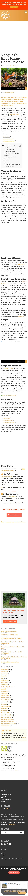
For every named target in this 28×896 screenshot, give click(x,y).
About (2, 852)
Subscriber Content (6, 794)
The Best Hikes (5, 713)
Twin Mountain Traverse (9, 631)
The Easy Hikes (6, 717)
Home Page (4, 684)
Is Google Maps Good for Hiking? (11, 638)
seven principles (15, 770)
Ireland (3, 689)
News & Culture (6, 700)
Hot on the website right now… (13, 164)
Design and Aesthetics (11, 157)
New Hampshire (6, 697)
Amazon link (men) (8, 139)
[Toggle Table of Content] (19, 145)
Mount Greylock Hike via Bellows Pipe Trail (13, 647)
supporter (21, 316)
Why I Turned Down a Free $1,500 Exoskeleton (11, 652)
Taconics (4, 708)
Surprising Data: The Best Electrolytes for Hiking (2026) (14, 657)
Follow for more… (10, 166)
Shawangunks (5, 706)
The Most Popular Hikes (8, 723)
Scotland (4, 704)
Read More (6, 161)
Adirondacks (5, 669)
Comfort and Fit (10, 149)
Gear (11, 65)
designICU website (15, 859)
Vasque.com (6, 137)
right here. (9, 808)
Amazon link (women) (8, 141)
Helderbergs (5, 680)
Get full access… (10, 162)
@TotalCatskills (11, 496)
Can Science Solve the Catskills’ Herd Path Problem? (12, 642)
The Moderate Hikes (7, 721)
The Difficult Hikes (7, 715)
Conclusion (6, 159)
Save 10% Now (14, 6)
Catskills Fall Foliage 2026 (9, 634)
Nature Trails (5, 695)
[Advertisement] (14, 37)
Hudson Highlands (7, 687)
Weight (7, 155)
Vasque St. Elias (8, 368)
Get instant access (6, 476)
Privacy (2, 853)
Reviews (15, 65)
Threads (20, 503)
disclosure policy (9, 92)
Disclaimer (3, 855)
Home (2, 793)
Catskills (4, 676)
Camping (4, 674)
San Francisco (5, 702)
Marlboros (4, 693)
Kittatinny (4, 691)
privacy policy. (8, 892)
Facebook (12, 503)
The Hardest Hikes (7, 719)
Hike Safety (5, 682)
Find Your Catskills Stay (10, 621)
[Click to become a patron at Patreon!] (14, 514)
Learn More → (12, 824)
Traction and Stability (11, 151)
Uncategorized (5, 726)
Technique (4, 710)
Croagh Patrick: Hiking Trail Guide (16, 884)
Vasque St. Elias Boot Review (11, 147)
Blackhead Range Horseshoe (10, 662)
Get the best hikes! (14, 872)
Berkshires (4, 671)
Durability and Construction (12, 153)
